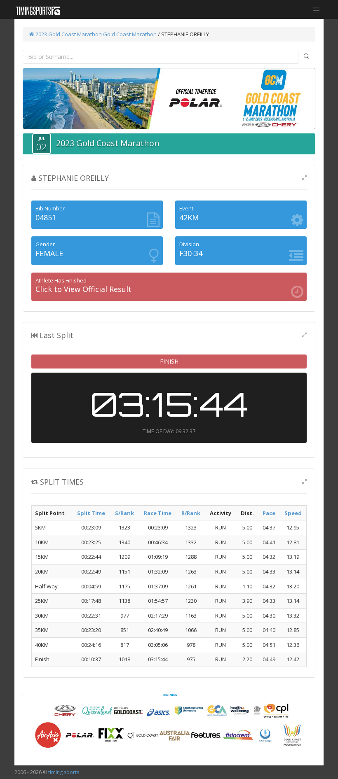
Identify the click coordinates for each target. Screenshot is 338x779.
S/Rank (124, 513)
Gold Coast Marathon (130, 34)
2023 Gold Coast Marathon (68, 34)
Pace (269, 513)
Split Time (91, 513)
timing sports (63, 772)
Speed (293, 513)
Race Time (157, 513)
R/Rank (190, 513)
